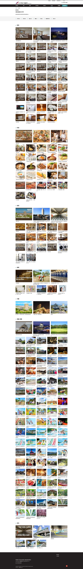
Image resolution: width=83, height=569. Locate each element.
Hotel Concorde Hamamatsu (23, 559)
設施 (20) (30, 18)
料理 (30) (24, 18)
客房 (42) (18, 18)
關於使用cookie (21, 567)
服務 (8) (36, 18)
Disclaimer (17, 567)
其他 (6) (54, 18)
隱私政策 (57, 554)
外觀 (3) (41, 18)
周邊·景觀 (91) (48, 18)
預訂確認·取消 (58, 0)
